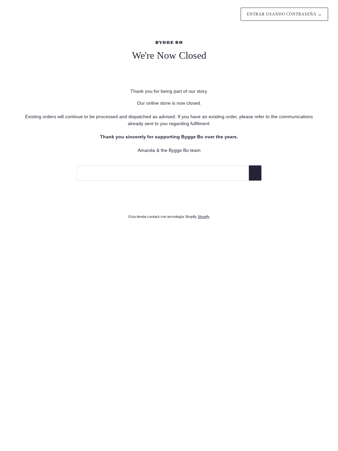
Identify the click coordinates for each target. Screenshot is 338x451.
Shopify (204, 217)
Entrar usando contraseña (284, 14)
